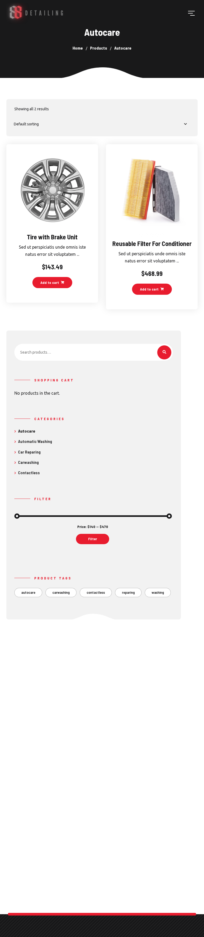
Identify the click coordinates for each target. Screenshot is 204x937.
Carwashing (28, 462)
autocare (28, 592)
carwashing (61, 592)
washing (158, 592)
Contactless (29, 472)
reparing (128, 592)
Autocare (26, 430)
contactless (96, 592)
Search (164, 352)
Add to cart (49, 282)
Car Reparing (29, 451)
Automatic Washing (35, 441)
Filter (92, 538)
